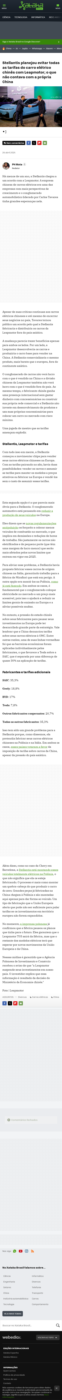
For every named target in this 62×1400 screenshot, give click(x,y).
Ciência (6, 17)
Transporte (37, 1292)
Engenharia (9, 1281)
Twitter (34, 143)
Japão (25, 48)
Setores (7, 1287)
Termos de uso (10, 1379)
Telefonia (36, 1287)
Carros (35, 1298)
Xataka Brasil (31, 5)
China (8, 48)
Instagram (26, 1250)
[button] (18, 164)
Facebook (28, 143)
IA (17, 48)
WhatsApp (14, 1250)
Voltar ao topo (46, 1337)
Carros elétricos (40, 996)
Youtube (20, 1250)
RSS (32, 1250)
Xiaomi (49, 48)
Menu (4, 8)
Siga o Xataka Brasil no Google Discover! (21, 41)
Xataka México (10, 1356)
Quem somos (9, 1370)
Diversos (22, 996)
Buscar (58, 1325)
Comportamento (40, 1304)
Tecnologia (20, 17)
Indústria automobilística (15, 1298)
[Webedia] (11, 1339)
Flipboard (39, 143)
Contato (7, 1383)
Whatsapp (37, 48)
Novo (58, 8)
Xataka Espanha (11, 1352)
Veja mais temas (12, 1313)
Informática (38, 17)
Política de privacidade (14, 1374)
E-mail (45, 143)
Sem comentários (15, 142)
